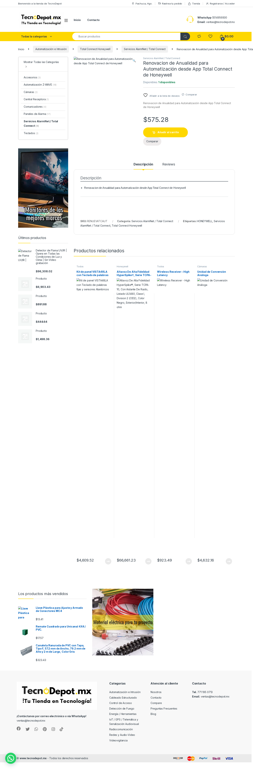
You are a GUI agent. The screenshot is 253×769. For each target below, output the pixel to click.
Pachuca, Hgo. (144, 3)
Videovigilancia (118, 740)
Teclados (31, 133)
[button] (134, 61)
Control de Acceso (120, 703)
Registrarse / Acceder (222, 3)
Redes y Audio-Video (122, 734)
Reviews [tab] (168, 164)
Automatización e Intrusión (50, 49)
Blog (153, 713)
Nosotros (156, 692)
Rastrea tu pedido (172, 3)
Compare (156, 703)
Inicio (77, 19)
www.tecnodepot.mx (33, 758)
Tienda (196, 3)
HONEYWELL (204, 221)
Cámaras (202, 266)
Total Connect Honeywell (95, 49)
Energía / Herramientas (123, 713)
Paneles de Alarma (37, 113)
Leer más (108, 561)
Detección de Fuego (121, 708)
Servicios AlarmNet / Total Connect (145, 49)
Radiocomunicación (121, 729)
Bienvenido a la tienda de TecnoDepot (40, 3)
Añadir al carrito (168, 132)
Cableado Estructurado (123, 697)
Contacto (93, 19)
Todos (80, 266)
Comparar (191, 94)
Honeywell (122, 266)
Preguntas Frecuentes (164, 708)
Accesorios (32, 77)
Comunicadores (35, 106)
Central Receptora (36, 99)
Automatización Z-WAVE (40, 84)
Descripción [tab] (143, 164)
